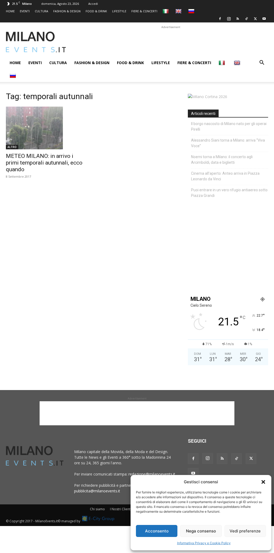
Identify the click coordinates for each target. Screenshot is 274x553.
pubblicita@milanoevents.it (97, 490)
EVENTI (25, 11)
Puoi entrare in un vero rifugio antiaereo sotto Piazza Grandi (229, 193)
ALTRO (12, 147)
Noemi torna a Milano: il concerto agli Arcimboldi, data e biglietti (222, 160)
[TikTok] (246, 18)
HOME (10, 11)
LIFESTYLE (119, 11)
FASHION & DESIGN (67, 11)
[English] (179, 11)
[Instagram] (229, 18)
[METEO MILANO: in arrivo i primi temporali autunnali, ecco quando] (46, 128)
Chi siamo (97, 509)
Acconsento (157, 530)
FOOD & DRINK (96, 11)
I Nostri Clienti (120, 509)
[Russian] (192, 11)
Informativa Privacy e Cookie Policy (204, 543)
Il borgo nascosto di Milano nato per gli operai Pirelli (229, 126)
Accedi (93, 4)
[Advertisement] (170, 42)
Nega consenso (201, 530)
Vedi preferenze (245, 530)
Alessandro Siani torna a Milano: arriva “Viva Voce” (228, 143)
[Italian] (166, 11)
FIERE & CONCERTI (144, 11)
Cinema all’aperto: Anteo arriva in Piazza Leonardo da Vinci (225, 176)
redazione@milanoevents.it (151, 474)
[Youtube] (264, 18)
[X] (255, 18)
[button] (263, 482)
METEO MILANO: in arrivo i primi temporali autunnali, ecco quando (44, 163)
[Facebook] (220, 18)
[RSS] (238, 18)
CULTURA (41, 11)
